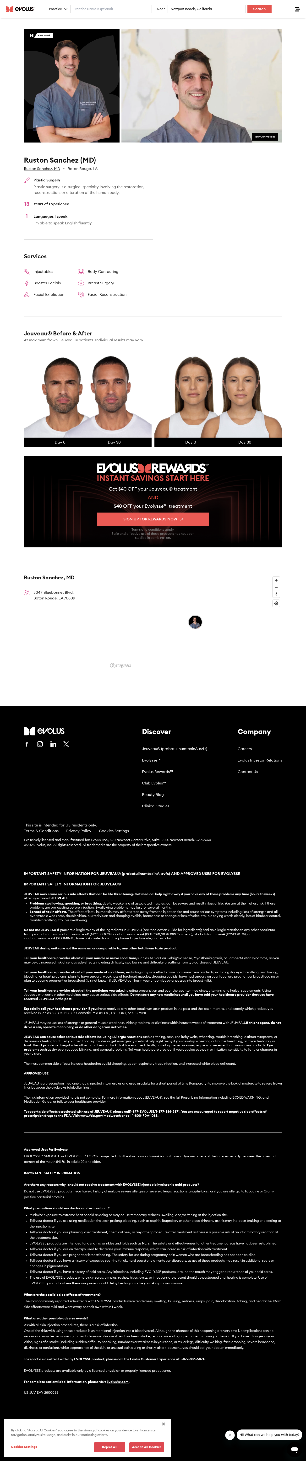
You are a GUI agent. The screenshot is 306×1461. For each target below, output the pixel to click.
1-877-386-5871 (192, 1359)
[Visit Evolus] (44, 731)
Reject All (109, 1447)
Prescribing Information (199, 1097)
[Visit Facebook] (27, 744)
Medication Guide (37, 1101)
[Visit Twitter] (66, 744)
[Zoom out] (276, 587)
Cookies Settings (114, 831)
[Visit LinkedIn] (53, 744)
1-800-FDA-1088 (145, 1115)
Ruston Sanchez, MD (42, 169)
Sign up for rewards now (150, 519)
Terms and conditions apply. (153, 529)
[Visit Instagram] (40, 744)
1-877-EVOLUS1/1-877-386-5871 (155, 1111)
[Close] (163, 1424)
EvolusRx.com (118, 1382)
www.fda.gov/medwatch (100, 1115)
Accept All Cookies (146, 1447)
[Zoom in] (276, 580)
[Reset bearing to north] (276, 594)
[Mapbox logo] (120, 665)
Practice (55, 9)
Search (259, 9)
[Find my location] (276, 603)
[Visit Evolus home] (21, 9)
